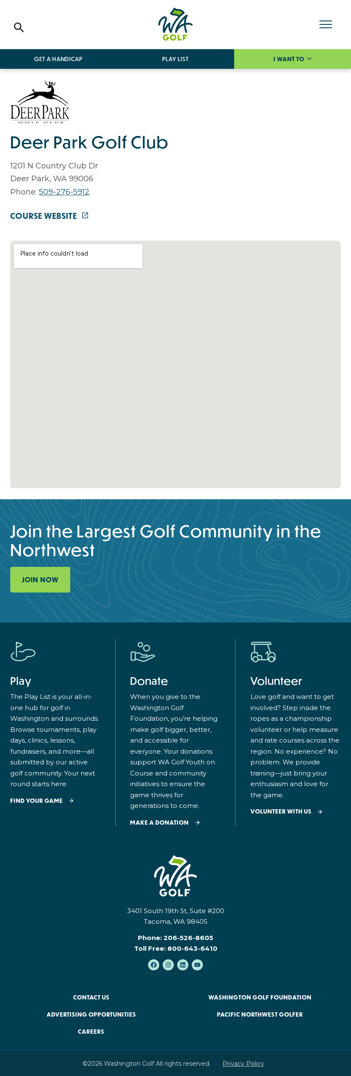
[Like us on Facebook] (153, 964)
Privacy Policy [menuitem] (243, 1063)
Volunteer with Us (281, 811)
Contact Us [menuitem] (91, 997)
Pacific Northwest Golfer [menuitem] (260, 1014)
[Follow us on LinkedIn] (182, 964)
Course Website (44, 215)
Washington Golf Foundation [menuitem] (260, 997)
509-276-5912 (64, 192)
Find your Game (36, 801)
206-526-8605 (188, 938)
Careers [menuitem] (91, 1031)
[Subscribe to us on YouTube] (197, 964)
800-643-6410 (192, 948)
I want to (290, 59)
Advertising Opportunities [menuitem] (91, 1014)
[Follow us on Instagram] (168, 964)
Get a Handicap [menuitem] (58, 59)
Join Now (40, 579)
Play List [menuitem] (175, 59)
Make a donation (159, 822)
